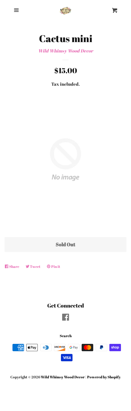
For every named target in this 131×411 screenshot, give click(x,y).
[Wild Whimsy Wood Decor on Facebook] (65, 318)
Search (66, 335)
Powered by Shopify (104, 376)
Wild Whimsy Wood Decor (65, 51)
